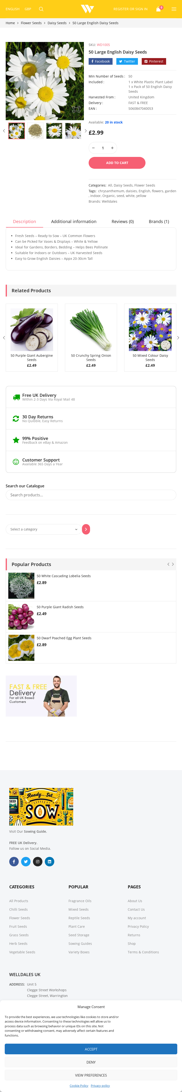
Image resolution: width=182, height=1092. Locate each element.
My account (137, 918)
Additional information (73, 221)
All (110, 185)
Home (10, 23)
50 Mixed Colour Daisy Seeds (150, 357)
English (144, 191)
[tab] (24, 223)
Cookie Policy (79, 1085)
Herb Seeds (18, 943)
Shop (132, 943)
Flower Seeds (31, 23)
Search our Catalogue (25, 486)
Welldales (109, 201)
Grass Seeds (19, 935)
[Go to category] (86, 529)
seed (120, 195)
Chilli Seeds (18, 909)
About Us (135, 901)
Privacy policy (100, 1085)
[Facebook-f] (14, 861)
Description (24, 221)
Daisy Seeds (57, 23)
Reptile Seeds (79, 918)
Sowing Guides (80, 943)
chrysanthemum (111, 191)
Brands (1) (159, 221)
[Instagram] (37, 861)
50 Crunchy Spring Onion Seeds (91, 357)
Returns (134, 935)
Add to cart (117, 162)
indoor (95, 195)
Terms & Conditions (143, 952)
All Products (18, 901)
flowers (157, 191)
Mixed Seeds (78, 909)
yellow (141, 195)
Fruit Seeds (18, 926)
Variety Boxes (79, 952)
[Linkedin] (49, 861)
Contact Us (136, 909)
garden (170, 191)
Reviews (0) (123, 221)
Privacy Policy (138, 926)
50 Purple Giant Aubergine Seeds (32, 357)
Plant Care (76, 926)
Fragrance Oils (79, 901)
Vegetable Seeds (22, 952)
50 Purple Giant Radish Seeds (60, 607)
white (130, 195)
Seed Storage (78, 935)
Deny (91, 1062)
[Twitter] (26, 861)
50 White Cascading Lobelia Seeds (64, 576)
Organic (108, 195)
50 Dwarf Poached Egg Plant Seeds (64, 638)
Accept (91, 1049)
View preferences (91, 1075)
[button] (76, 109)
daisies (131, 191)
